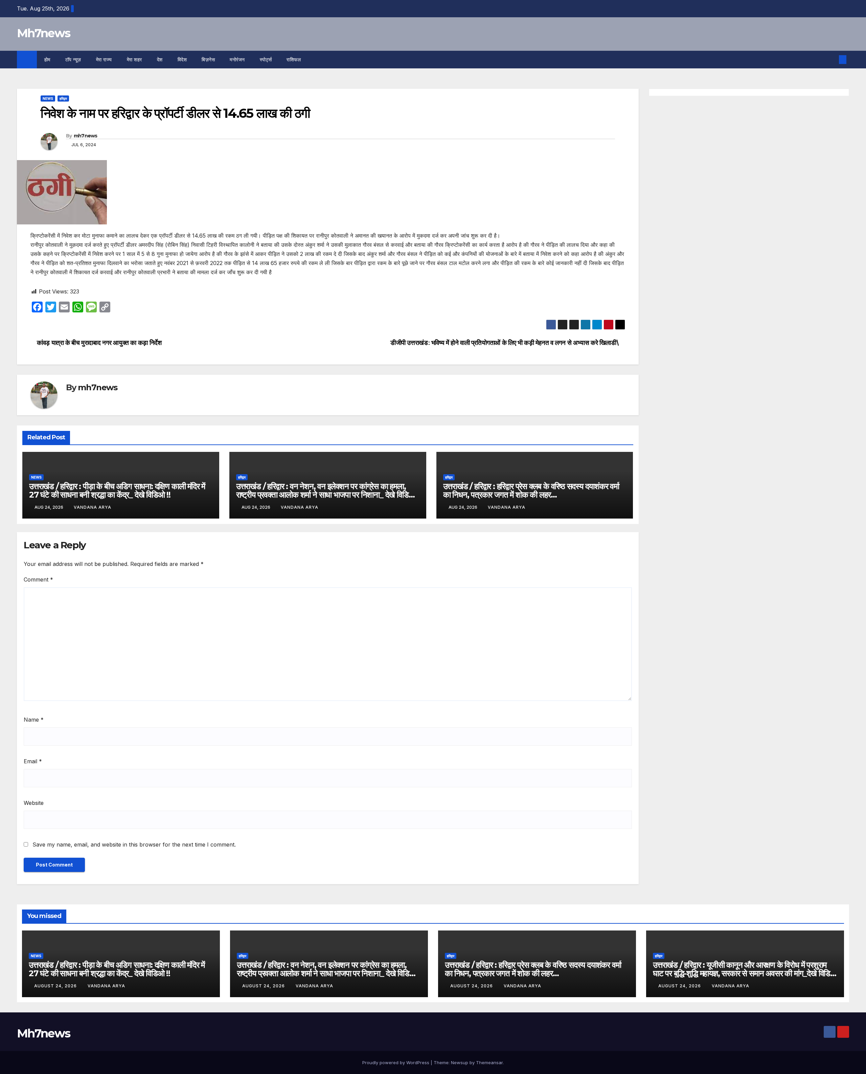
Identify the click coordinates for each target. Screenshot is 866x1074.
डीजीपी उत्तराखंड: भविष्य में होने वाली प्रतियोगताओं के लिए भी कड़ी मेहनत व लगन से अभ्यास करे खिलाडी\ (505, 342)
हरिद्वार (63, 98)
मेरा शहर (134, 60)
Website (34, 802)
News (48, 98)
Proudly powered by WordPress (396, 1062)
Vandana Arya (92, 507)
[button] (831, 59)
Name (34, 719)
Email (33, 761)
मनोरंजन (237, 60)
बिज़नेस (208, 60)
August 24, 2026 (56, 985)
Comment (38, 579)
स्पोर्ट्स (266, 60)
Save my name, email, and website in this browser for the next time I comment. (134, 844)
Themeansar (489, 1062)
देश (160, 60)
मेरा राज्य (104, 60)
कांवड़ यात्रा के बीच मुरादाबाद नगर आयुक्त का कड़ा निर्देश (98, 342)
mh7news (85, 136)
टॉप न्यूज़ (73, 60)
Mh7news (43, 33)
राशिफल (294, 60)
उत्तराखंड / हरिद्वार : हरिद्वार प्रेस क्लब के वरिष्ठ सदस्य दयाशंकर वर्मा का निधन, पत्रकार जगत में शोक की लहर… (531, 490)
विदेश (182, 60)
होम (47, 60)
